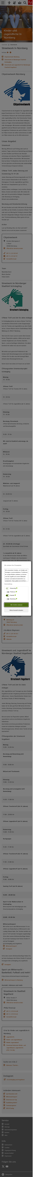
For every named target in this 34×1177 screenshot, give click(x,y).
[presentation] (16, 588)
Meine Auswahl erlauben (16, 610)
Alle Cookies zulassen (16, 605)
